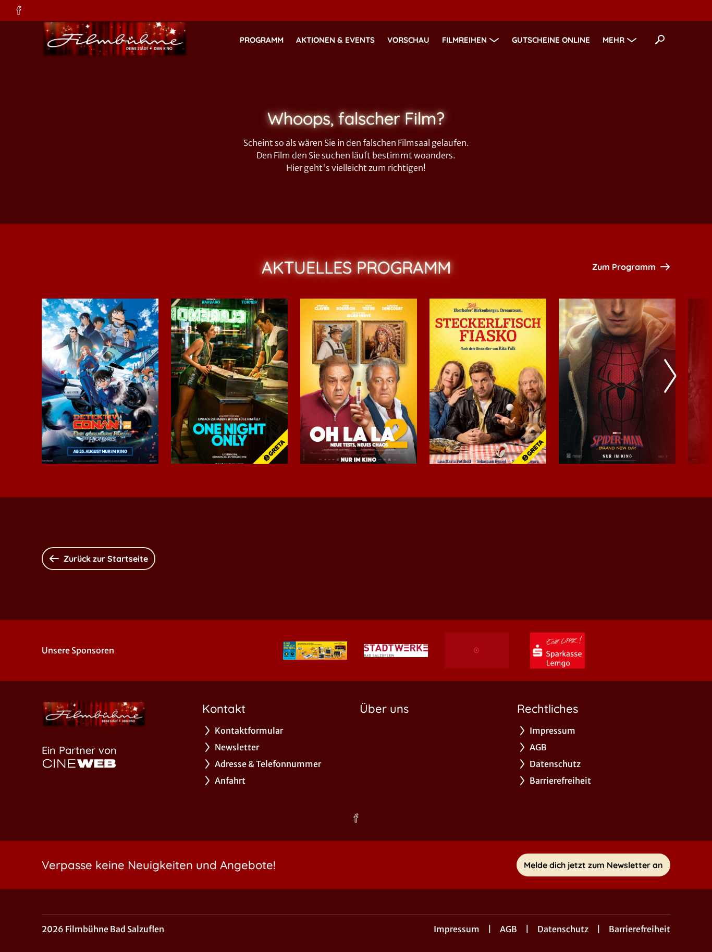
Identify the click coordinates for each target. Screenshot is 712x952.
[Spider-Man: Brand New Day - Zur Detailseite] (617, 381)
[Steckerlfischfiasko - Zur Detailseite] (487, 381)
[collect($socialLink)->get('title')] (18, 10)
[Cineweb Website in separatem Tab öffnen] (79, 763)
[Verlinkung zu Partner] (315, 651)
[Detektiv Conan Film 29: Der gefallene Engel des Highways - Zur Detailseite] (100, 381)
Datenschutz (562, 929)
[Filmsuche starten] (659, 39)
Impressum (457, 929)
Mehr (613, 40)
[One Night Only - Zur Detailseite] (229, 381)
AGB (508, 929)
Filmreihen (464, 40)
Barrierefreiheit (639, 929)
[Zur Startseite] (115, 39)
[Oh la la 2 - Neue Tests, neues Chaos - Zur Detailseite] (358, 381)
